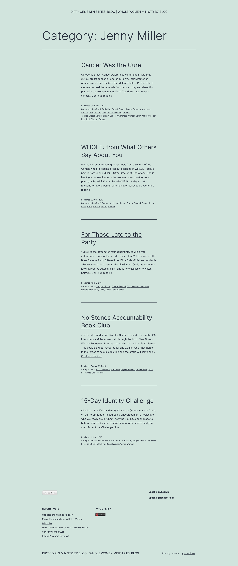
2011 (98, 286)
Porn (89, 206)
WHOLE (117, 112)
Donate (84, 289)
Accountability (108, 203)
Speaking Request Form (161, 497)
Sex (93, 372)
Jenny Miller (107, 112)
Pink (83, 119)
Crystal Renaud (134, 203)
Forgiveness (138, 440)
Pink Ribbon (91, 119)
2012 (98, 203)
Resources (86, 372)
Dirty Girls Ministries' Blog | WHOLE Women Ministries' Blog (119, 11)
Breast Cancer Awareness (138, 109)
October (152, 116)
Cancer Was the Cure (111, 65)
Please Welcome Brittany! (55, 536)
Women (126, 112)
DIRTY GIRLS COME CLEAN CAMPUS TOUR (65, 527)
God (91, 112)
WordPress (189, 553)
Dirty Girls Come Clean (138, 286)
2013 (98, 109)
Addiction (106, 109)
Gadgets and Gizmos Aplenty (57, 514)
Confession (126, 440)
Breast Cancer (118, 109)
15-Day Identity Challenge (117, 400)
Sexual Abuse (112, 444)
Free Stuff (93, 289)
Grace (145, 203)
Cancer (84, 112)
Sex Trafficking (98, 444)
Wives (104, 206)
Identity (97, 112)
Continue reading (102, 95)
